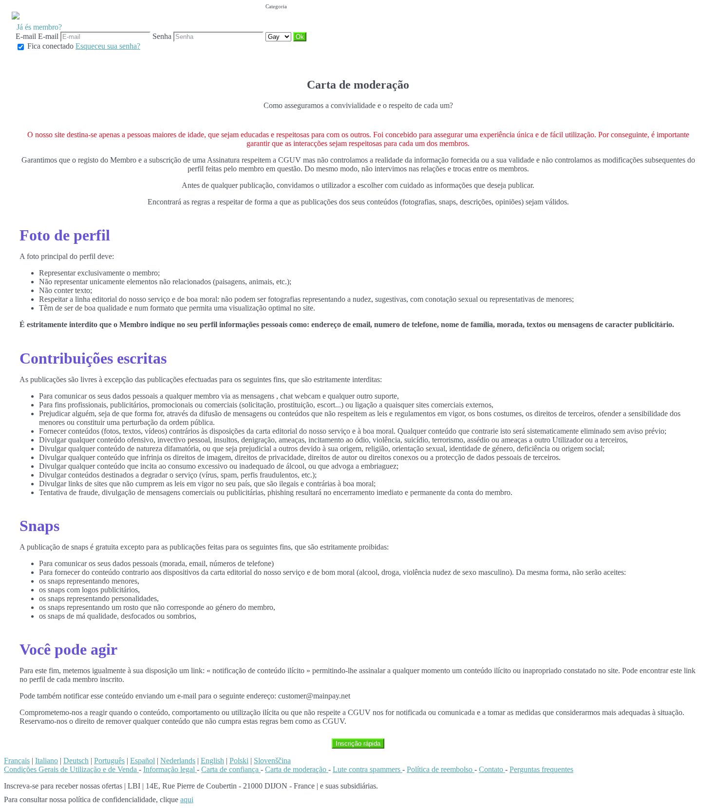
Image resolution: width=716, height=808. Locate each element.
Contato (492, 769)
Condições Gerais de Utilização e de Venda (71, 769)
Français (17, 760)
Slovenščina (272, 760)
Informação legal (170, 769)
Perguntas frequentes (541, 769)
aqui (186, 799)
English (212, 760)
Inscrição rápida (358, 743)
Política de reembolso (440, 769)
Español (142, 760)
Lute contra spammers (367, 769)
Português (109, 760)
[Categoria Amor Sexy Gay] (279, 36)
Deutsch (76, 760)
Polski (238, 760)
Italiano (46, 760)
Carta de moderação (296, 769)
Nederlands (177, 760)
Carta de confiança (231, 769)
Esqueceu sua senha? (107, 46)
